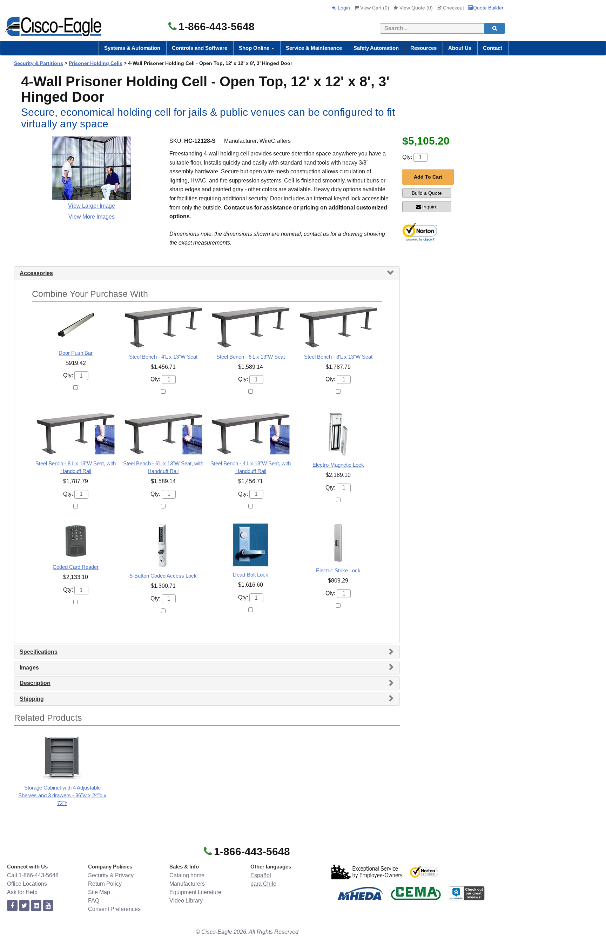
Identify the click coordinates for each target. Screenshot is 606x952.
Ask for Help (22, 892)
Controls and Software (199, 48)
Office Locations (27, 884)
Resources (423, 48)
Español (260, 875)
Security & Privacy (111, 875)
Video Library (186, 901)
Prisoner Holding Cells (95, 63)
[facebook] (12, 906)
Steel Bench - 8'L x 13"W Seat (338, 357)
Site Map (99, 892)
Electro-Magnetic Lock (338, 465)
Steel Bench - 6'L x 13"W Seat (250, 357)
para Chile (263, 884)
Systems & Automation (132, 48)
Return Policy (105, 884)
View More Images (91, 217)
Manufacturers (187, 884)
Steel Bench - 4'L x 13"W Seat (163, 357)
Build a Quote (427, 193)
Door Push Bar (76, 353)
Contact (492, 48)
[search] (494, 28)
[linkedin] (36, 906)
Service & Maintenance (314, 48)
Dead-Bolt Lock (250, 575)
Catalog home (186, 875)
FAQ (93, 901)
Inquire (430, 206)
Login (343, 8)
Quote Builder (488, 8)
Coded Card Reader (76, 567)
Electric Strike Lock (338, 570)
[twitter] (24, 906)
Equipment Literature (195, 892)
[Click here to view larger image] (91, 168)
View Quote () (415, 8)
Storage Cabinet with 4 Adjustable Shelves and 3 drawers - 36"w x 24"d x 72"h (62, 795)
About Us (459, 48)
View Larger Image (91, 206)
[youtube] (48, 906)
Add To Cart (428, 177)
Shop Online (255, 48)
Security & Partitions (38, 63)
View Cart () (374, 8)
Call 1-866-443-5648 (33, 875)
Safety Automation (376, 48)
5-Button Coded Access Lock (163, 576)
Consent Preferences (114, 909)
